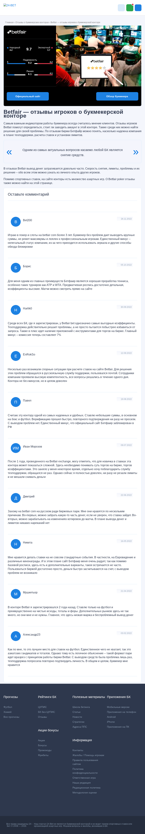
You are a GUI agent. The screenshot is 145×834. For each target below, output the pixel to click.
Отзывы (42, 716)
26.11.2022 (126, 219)
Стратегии (78, 721)
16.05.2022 (126, 541)
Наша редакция (81, 782)
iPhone (111, 721)
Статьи (76, 712)
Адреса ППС (79, 726)
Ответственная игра (84, 777)
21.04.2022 (126, 591)
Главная (9, 22)
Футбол (8, 707)
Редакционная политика (86, 787)
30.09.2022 (126, 307)
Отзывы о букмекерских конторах (32, 22)
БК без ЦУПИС (46, 712)
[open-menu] (138, 7)
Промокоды (44, 750)
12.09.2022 (126, 353)
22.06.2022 (126, 495)
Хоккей (7, 712)
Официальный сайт (27, 96)
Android (111, 716)
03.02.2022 (126, 633)
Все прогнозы (11, 716)
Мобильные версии (118, 707)
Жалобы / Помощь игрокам (88, 755)
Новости (77, 716)
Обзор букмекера (117, 96)
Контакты (77, 750)
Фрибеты (43, 755)
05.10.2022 (126, 265)
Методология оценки (84, 792)
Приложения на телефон (121, 712)
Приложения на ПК (118, 726)
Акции (41, 740)
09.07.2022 (126, 445)
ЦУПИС (42, 707)
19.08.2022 (126, 399)
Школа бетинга (81, 707)
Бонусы (42, 745)
